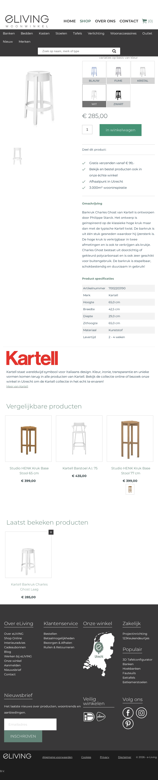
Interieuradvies (14, 643)
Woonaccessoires (123, 33)
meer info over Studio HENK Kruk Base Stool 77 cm (130, 446)
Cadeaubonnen (15, 647)
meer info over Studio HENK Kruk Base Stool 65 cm (28, 446)
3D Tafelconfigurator (137, 659)
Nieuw (8, 41)
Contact (129, 21)
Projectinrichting (135, 634)
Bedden (27, 33)
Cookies (86, 757)
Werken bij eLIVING (18, 656)
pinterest (128, 723)
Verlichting (96, 33)
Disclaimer (124, 757)
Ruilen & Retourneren (59, 647)
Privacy (104, 757)
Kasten (44, 33)
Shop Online (13, 638)
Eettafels (129, 677)
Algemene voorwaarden (57, 757)
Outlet (147, 33)
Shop (85, 21)
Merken (24, 41)
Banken (9, 33)
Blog (7, 652)
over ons (105, 21)
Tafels (77, 33)
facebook (128, 712)
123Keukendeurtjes (136, 638)
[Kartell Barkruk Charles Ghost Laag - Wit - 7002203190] (39, 129)
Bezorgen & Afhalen (58, 643)
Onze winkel (13, 661)
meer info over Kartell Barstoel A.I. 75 (79, 446)
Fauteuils (129, 673)
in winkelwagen (120, 130)
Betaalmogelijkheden (59, 638)
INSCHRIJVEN (23, 736)
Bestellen (50, 634)
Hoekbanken (132, 668)
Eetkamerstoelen (135, 682)
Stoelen (61, 33)
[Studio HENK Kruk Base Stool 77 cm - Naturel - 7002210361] (130, 489)
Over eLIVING (13, 634)
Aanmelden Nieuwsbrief (12, 667)
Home (70, 21)
